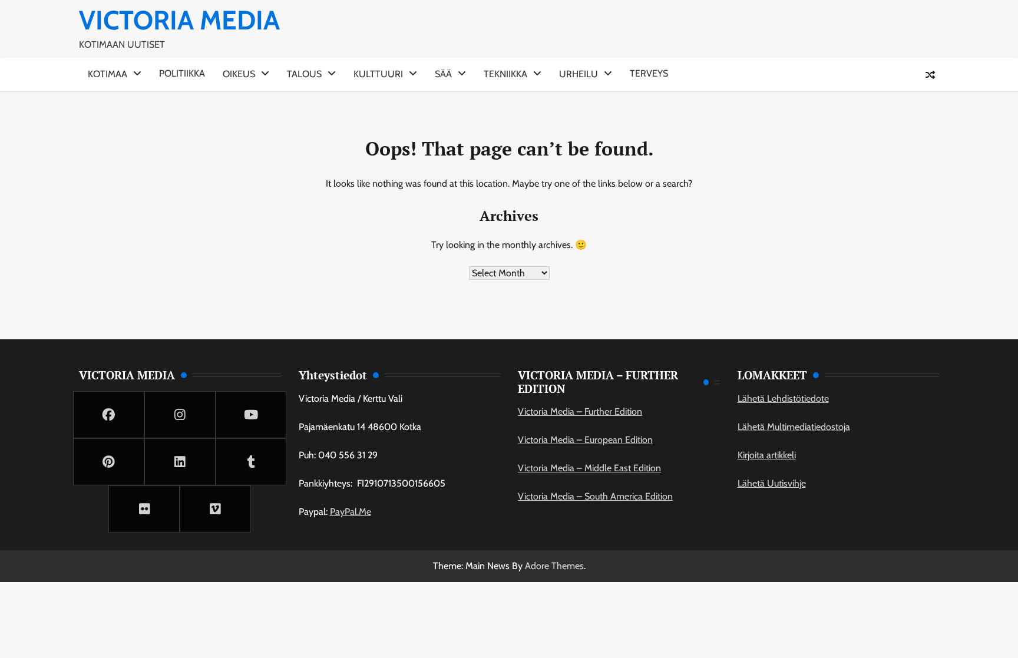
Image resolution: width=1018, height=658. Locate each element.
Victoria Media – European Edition (585, 439)
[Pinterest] (108, 461)
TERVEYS (649, 73)
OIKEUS (239, 74)
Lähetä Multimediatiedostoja (794, 426)
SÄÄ (443, 74)
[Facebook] (108, 414)
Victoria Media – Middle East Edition (589, 468)
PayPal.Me (350, 511)
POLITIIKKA (182, 73)
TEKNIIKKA (505, 74)
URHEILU (578, 74)
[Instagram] (180, 414)
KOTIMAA (107, 74)
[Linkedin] (180, 461)
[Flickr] (144, 509)
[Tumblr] (251, 461)
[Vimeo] (215, 509)
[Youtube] (251, 414)
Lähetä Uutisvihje (772, 483)
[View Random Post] (930, 75)
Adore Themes (554, 565)
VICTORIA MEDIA (179, 20)
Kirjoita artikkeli (767, 455)
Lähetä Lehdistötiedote (783, 398)
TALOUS (304, 74)
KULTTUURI (378, 74)
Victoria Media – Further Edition (580, 411)
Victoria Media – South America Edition (595, 496)
